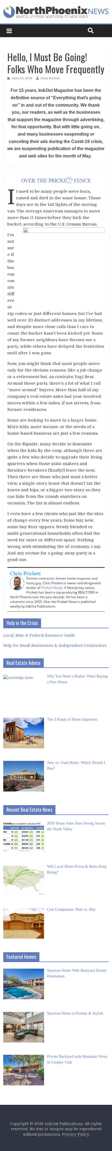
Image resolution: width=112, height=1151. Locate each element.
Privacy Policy (75, 1134)
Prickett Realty (52, 587)
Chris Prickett (50, 78)
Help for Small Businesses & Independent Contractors (55, 645)
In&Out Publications (64, 1123)
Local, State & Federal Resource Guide (39, 635)
